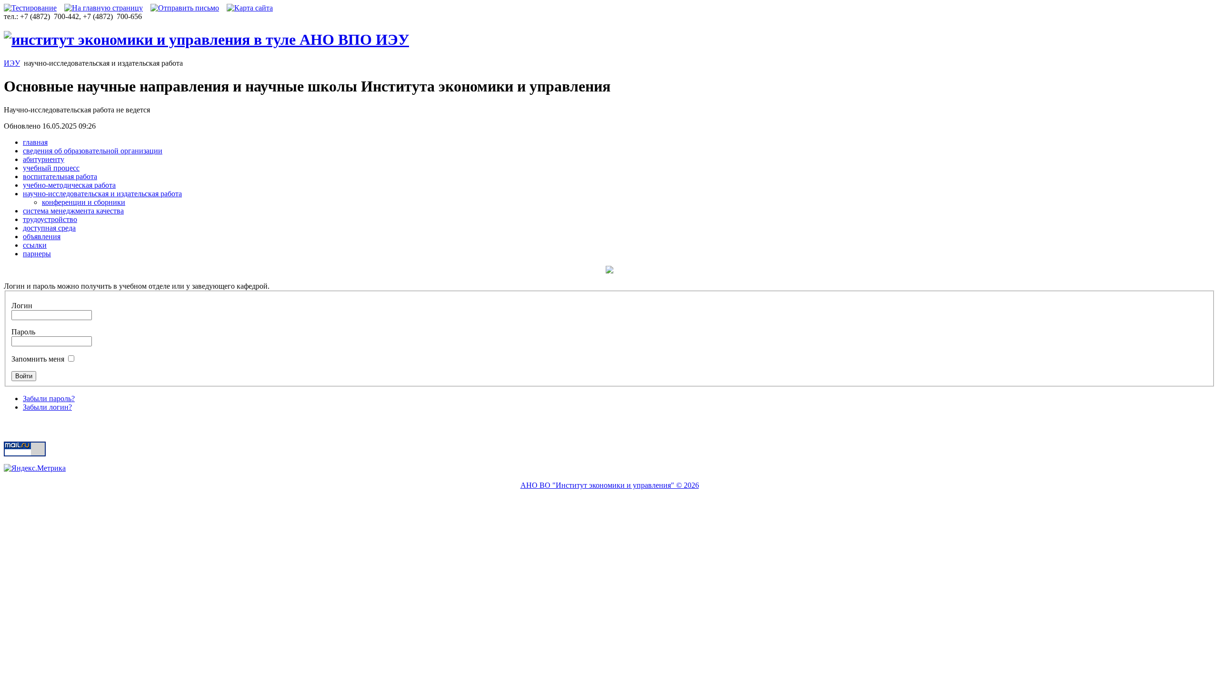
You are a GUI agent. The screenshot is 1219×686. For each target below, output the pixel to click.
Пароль (23, 332)
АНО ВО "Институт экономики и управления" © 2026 (609, 485)
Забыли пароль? (49, 398)
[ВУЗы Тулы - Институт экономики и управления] (206, 39)
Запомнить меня (38, 359)
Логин (21, 306)
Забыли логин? (47, 407)
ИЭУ (12, 63)
